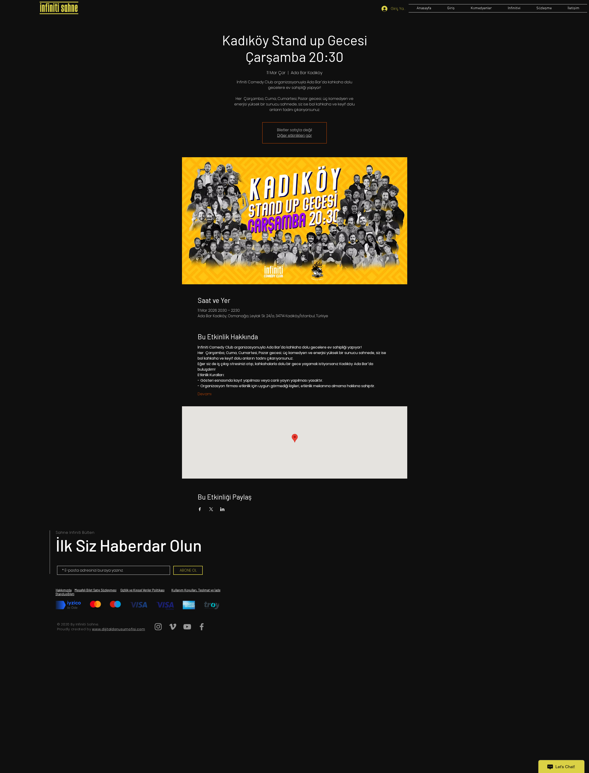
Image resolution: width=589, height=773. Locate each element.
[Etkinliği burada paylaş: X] (211, 509)
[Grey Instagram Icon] (158, 626)
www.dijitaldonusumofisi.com (118, 629)
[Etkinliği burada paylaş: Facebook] (200, 509)
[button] (544, 8)
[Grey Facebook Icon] (201, 626)
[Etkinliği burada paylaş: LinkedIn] (222, 509)
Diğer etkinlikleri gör (294, 135)
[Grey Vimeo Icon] (172, 626)
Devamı (204, 394)
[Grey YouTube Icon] (187, 626)
